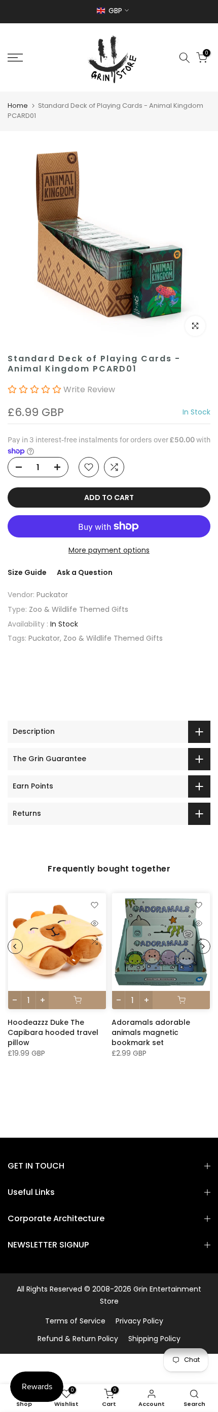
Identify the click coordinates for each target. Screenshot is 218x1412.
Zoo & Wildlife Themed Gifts (78, 609)
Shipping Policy (154, 1339)
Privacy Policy (139, 1321)
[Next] (202, 946)
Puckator (52, 595)
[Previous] (15, 946)
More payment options (109, 550)
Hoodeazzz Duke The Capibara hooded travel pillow (53, 1032)
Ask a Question (85, 572)
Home (18, 105)
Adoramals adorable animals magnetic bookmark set (151, 1032)
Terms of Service (75, 1321)
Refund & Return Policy (78, 1339)
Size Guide (27, 572)
